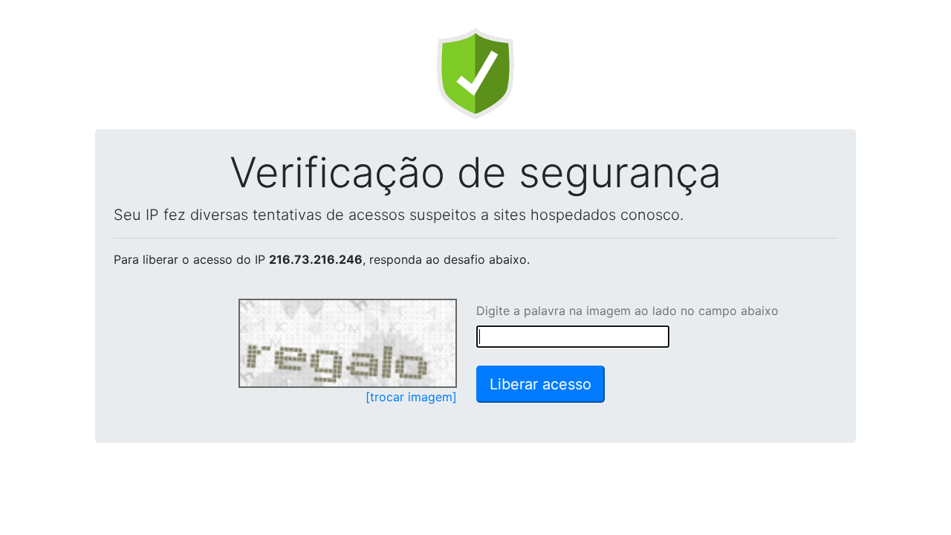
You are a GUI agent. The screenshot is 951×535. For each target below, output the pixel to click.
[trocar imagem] (411, 396)
